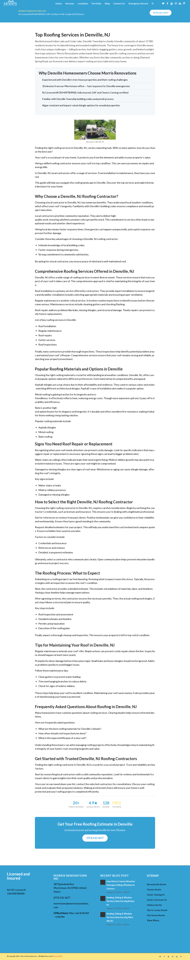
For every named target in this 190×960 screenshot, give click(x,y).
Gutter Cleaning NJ (156, 894)
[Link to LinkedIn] (180, 3)
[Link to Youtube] (172, 3)
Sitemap (153, 875)
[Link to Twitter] (163, 3)
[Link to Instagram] (176, 3)
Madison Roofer (154, 905)
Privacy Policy (57, 956)
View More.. (153, 920)
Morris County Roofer (157, 910)
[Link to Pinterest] (184, 3)
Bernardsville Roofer (156, 884)
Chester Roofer (154, 889)
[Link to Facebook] (167, 3)
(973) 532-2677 (160, 12)
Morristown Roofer (156, 915)
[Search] (152, 3)
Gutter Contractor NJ (157, 900)
